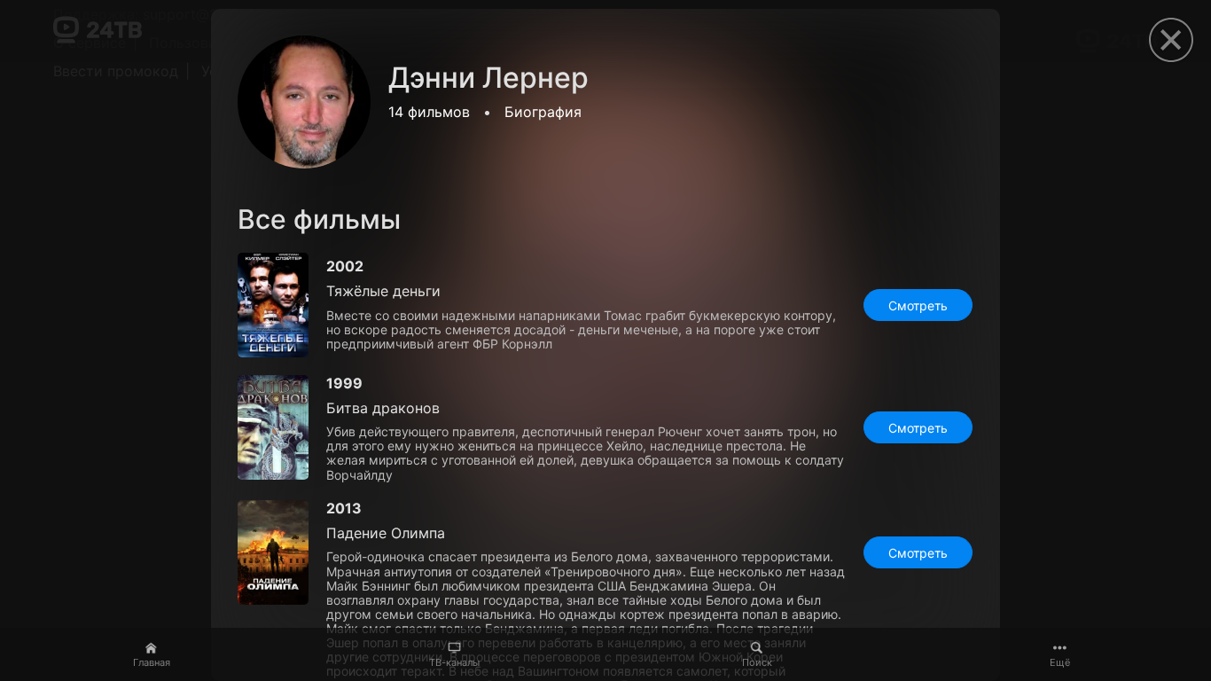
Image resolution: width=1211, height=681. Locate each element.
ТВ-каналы (454, 662)
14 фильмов (429, 112)
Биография (543, 112)
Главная (151, 662)
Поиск (757, 662)
